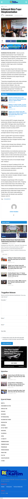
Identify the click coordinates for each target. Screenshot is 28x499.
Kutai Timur (4, 428)
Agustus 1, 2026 (12, 116)
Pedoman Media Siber (18, 486)
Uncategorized (5, 458)
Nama (3, 318)
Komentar (4, 300)
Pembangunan (5, 441)
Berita (6, 6)
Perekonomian (5, 450)
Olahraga (3, 433)
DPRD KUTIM (4, 408)
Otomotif (3, 439)
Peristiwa (3, 452)
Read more (4, 254)
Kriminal (3, 425)
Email (3, 325)
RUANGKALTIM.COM (9, 479)
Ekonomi (3, 414)
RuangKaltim (7, 199)
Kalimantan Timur (6, 419)
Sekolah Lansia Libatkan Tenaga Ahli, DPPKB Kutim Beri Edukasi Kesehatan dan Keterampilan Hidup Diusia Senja (18, 113)
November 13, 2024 (12, 379)
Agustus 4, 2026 (12, 102)
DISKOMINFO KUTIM (6, 406)
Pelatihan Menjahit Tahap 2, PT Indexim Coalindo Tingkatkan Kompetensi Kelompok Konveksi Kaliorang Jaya (17, 274)
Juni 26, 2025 (11, 387)
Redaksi (2, 486)
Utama (3, 461)
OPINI (2, 436)
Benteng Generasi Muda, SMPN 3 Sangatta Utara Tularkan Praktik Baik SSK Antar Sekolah (17, 282)
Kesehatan (4, 422)
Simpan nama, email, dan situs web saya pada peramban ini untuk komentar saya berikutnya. (13, 338)
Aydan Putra (23, 479)
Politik (3, 455)
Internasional (5, 417)
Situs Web (3, 331)
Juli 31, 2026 (11, 277)
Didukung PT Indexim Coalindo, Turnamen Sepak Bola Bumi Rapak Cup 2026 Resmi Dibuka (17, 106)
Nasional (3, 430)
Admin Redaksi (9, 15)
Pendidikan (4, 447)
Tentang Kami (9, 486)
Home (2, 6)
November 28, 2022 (19, 15)
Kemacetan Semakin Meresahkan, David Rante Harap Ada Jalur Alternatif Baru (16, 391)
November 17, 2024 (12, 393)
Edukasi (3, 411)
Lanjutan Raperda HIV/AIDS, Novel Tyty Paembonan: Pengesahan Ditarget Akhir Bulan (16, 376)
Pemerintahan (5, 444)
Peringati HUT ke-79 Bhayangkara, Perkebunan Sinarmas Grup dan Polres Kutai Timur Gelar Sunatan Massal (16, 384)
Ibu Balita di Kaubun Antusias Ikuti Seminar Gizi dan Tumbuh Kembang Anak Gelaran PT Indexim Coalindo (17, 99)
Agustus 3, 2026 (12, 109)
